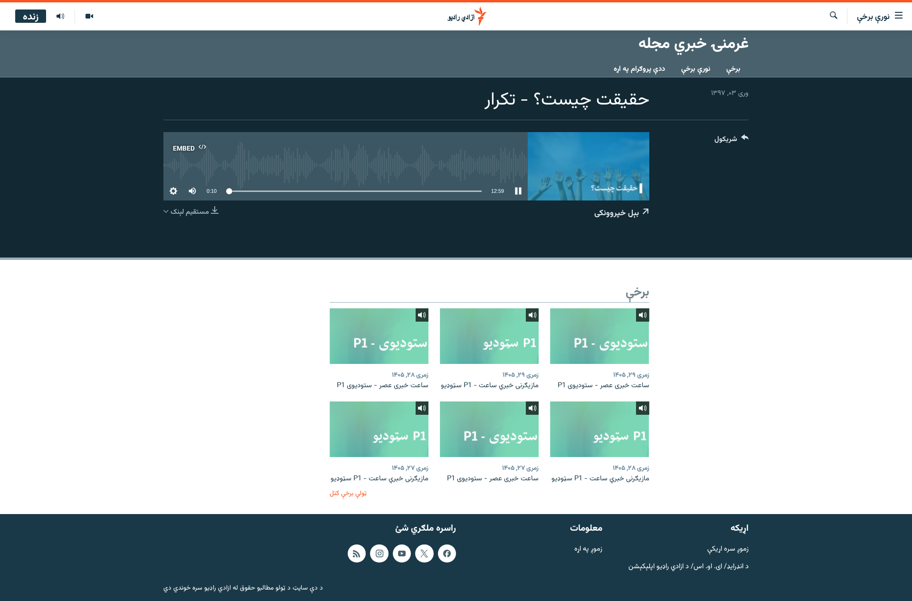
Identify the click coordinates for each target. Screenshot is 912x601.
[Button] (731, 141)
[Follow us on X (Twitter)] (424, 553)
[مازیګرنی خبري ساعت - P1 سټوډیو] (489, 336)
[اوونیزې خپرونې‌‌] (60, 17)
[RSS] (357, 553)
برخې (733, 69)
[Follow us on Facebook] (447, 553)
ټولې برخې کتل (348, 493)
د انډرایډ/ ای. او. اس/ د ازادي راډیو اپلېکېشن (688, 567)
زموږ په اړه (588, 549)
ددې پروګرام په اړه (639, 69)
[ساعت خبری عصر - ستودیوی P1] (599, 336)
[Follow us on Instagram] (379, 553)
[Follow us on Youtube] (402, 553)
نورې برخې (695, 69)
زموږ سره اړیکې (728, 549)
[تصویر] (89, 17)
